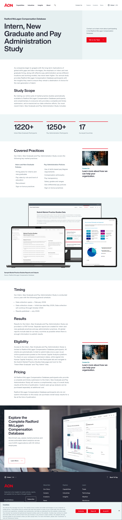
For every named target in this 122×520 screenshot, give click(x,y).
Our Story (46, 489)
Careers (88, 5)
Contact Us (79, 5)
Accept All (105, 511)
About (48, 5)
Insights (40, 5)
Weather (85, 497)
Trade (84, 489)
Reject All (93, 511)
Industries (31, 5)
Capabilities (20, 5)
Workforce (85, 500)
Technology (86, 493)
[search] (55, 5)
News (101, 5)
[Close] (119, 511)
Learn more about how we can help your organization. (95, 173)
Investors (95, 5)
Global (114, 5)
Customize (81, 511)
